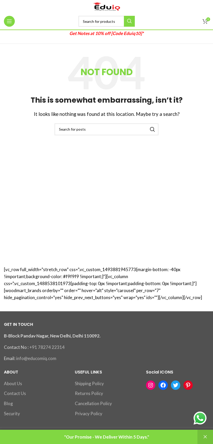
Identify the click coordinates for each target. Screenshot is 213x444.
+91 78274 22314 (47, 347)
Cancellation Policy (93, 403)
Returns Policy (89, 393)
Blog (8, 403)
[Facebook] (163, 385)
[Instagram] (150, 385)
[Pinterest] (188, 385)
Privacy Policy (88, 413)
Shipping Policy (89, 383)
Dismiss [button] (205, 437)
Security (12, 413)
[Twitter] (175, 385)
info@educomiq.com (36, 358)
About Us (13, 383)
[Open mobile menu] (9, 21)
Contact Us (15, 393)
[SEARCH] (129, 21)
